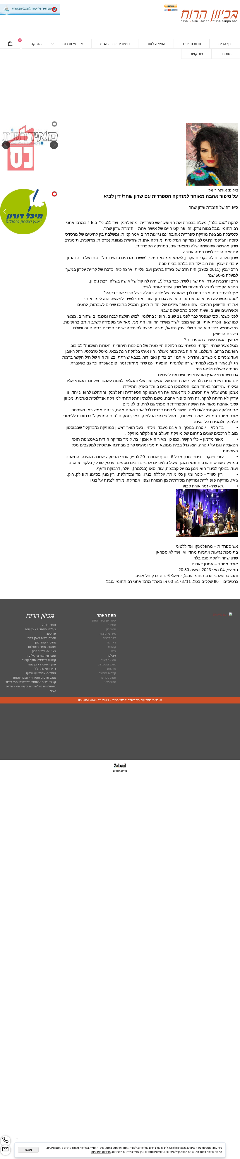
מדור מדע (110, 682)
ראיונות (111, 642)
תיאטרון (111, 629)
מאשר (28, 1149)
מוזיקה (36, 44)
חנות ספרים (192, 44)
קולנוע (111, 647)
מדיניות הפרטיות (101, 1152)
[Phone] (5, 1141)
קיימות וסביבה (107, 673)
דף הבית (225, 44)
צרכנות (111, 669)
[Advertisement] (120, 89)
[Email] (5, 1150)
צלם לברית (109, 638)
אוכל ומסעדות (107, 664)
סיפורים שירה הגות (115, 44)
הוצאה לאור (156, 44)
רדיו (113, 651)
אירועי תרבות (72, 44)
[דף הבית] (209, 16)
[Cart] (10, 44)
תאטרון (226, 54)
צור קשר (196, 54)
